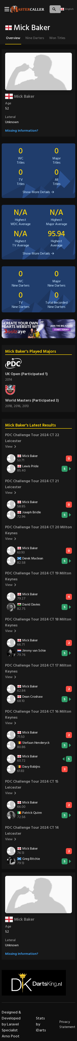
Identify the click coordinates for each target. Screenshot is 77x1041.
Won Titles (57, 38)
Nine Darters (34, 38)
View (9, 446)
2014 (8, 379)
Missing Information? (21, 130)
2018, (9, 406)
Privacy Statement (67, 1024)
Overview (13, 38)
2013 (25, 406)
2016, (18, 406)
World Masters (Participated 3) (32, 400)
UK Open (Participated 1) (26, 374)
